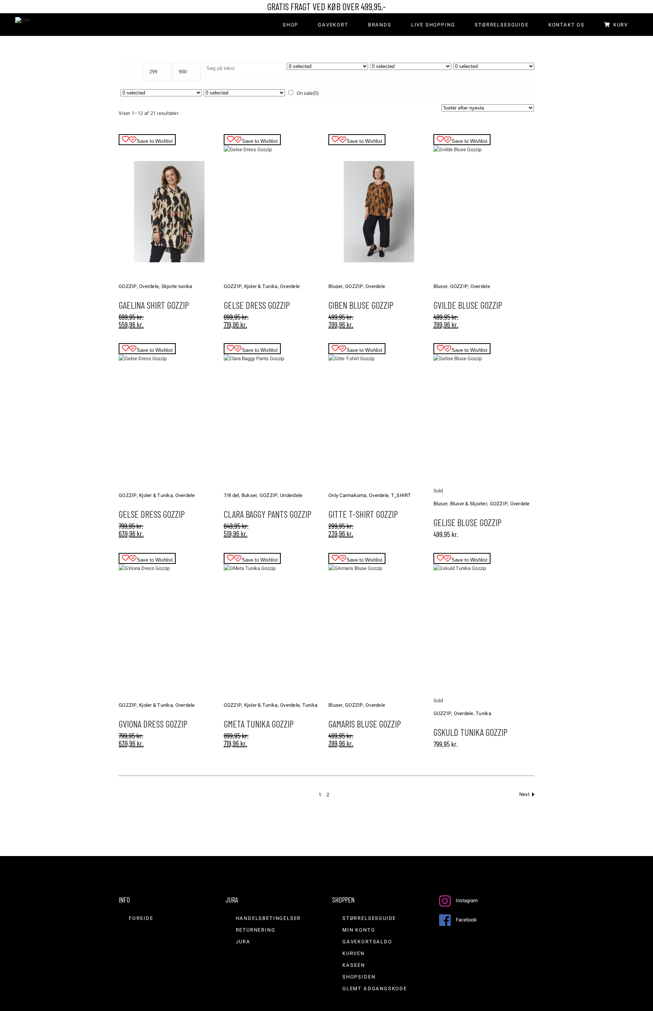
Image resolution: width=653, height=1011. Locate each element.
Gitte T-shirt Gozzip (363, 514)
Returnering (255, 930)
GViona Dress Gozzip (153, 723)
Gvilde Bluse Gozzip (467, 305)
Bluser (335, 286)
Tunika (310, 705)
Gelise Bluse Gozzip (467, 522)
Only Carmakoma (347, 495)
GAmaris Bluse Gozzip (364, 723)
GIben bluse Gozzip (360, 305)
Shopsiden (358, 976)
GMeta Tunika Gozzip (259, 723)
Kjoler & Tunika (261, 286)
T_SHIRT (401, 495)
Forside (141, 918)
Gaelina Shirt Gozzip (154, 305)
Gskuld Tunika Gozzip (470, 732)
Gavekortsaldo (367, 941)
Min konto (358, 930)
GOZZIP (128, 286)
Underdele (291, 495)
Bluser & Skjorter (468, 503)
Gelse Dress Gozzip (257, 305)
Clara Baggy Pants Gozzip (267, 514)
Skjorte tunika (176, 286)
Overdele (149, 286)
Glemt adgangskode (374, 988)
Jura (243, 941)
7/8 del (231, 495)
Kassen (353, 965)
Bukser (249, 495)
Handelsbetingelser (268, 918)
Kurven (353, 953)
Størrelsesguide (369, 918)
